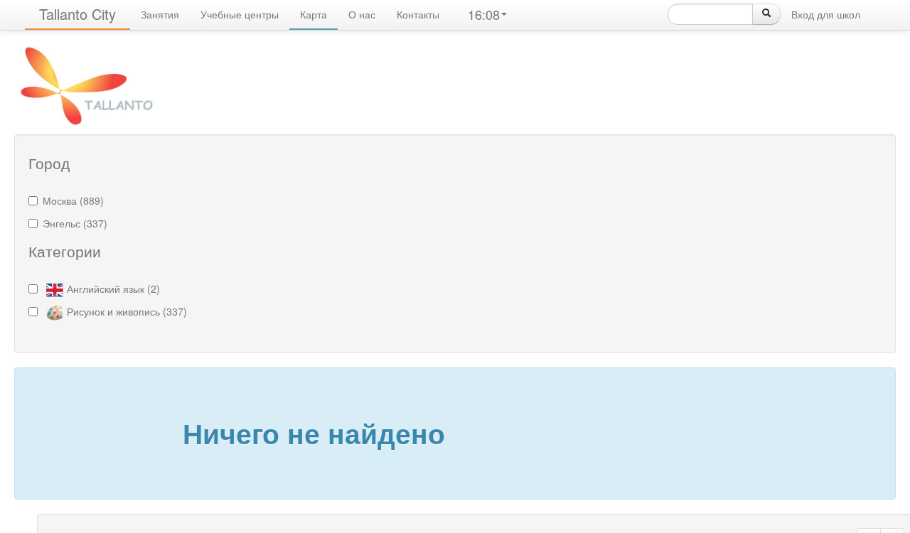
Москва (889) (73, 200)
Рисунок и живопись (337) (127, 311)
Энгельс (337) (75, 223)
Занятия (160, 14)
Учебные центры (239, 14)
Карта (313, 14)
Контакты (418, 14)
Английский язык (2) (113, 288)
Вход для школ (825, 14)
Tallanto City (77, 14)
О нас (361, 14)
